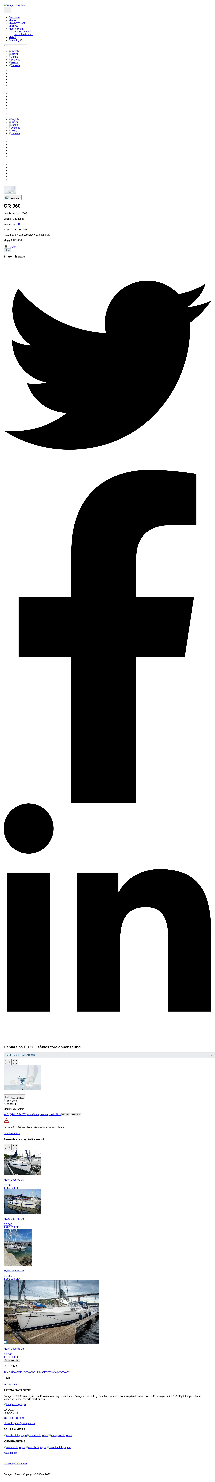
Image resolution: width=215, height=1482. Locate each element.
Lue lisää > (55, 1114)
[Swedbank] (59, 1447)
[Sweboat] (14, 1447)
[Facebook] (15, 1435)
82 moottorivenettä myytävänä (52, 1372)
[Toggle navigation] (7, 10)
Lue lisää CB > (12, 1133)
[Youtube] (37, 1435)
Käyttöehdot (10, 1452)
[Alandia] (36, 1447)
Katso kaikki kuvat (17, 1098)
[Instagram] (60, 1435)
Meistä (12, 37)
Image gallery (16, 198)
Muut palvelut (16, 28)
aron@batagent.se (37, 1114)
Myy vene (14, 20)
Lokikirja (13, 25)
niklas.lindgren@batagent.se (19, 1423)
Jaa (8, 251)
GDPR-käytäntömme (15, 1463)
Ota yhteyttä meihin (12, 1360)
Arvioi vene (76, 1115)
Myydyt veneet (17, 23)
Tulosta (12, 247)
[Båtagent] (15, 5)
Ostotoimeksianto (23, 34)
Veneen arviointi (22, 31)
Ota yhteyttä (15, 40)
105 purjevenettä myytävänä (19, 1372)
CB (18, 224)
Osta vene (14, 17)
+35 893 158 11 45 (14, 1418)
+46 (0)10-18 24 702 (15, 1114)
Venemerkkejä (11, 1384)
